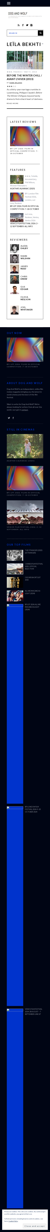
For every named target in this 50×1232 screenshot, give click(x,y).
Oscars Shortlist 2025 (33, 578)
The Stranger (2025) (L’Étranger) (33, 551)
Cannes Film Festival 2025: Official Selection (34, 566)
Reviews (18, 203)
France (17, 72)
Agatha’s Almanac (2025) (22, 188)
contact (24, 410)
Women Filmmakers (18, 185)
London (28, 200)
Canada (34, 176)
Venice (36, 217)
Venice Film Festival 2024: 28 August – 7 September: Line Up (33, 1011)
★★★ (9, 72)
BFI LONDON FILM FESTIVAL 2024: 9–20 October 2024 (33, 809)
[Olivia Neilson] (14, 299)
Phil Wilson (30, 182)
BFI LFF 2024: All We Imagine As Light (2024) (33, 607)
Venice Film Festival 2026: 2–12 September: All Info (24, 224)
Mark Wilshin (15, 83)
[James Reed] (14, 269)
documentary (30, 179)
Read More (13, 103)
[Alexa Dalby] (14, 248)
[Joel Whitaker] (14, 310)
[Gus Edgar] (14, 289)
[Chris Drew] (14, 279)
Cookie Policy (13, 1221)
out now (28, 214)
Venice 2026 (30, 220)
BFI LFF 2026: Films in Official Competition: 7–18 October (24, 151)
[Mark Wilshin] (14, 258)
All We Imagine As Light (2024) (32, 592)
